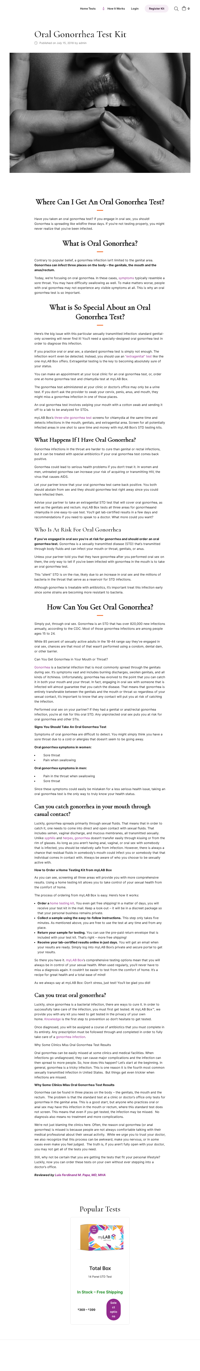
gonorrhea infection (70, 1037)
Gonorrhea (42, 667)
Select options (113, 1309)
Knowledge (52, 1019)
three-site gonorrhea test (73, 418)
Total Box (100, 1268)
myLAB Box (74, 960)
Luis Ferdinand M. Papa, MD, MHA (80, 1175)
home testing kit (62, 903)
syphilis (50, 838)
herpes (68, 838)
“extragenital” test (138, 356)
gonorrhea (83, 838)
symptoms (126, 278)
